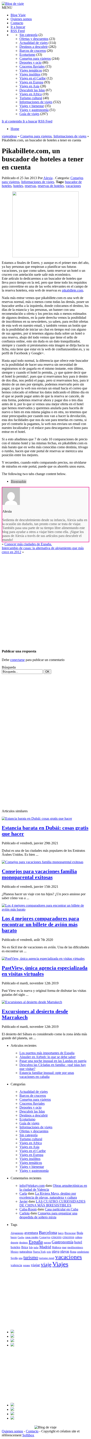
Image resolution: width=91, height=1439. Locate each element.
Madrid (45, 1247)
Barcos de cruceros (32, 50)
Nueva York (39, 1251)
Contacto (17, 23)
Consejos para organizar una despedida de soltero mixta (48, 1215)
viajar (35, 1265)
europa (47, 1242)
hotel (78, 1242)
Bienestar (70, 1233)
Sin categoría (28, 35)
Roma (73, 1251)
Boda (80, 1233)
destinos (23, 1242)
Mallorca (56, 1247)
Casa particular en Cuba (61, 1209)
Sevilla (14, 1258)
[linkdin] (12, 1341)
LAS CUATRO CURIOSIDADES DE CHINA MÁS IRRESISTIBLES (52, 1203)
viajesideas (9, 136)
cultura (78, 1237)
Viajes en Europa (31, 82)
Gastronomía (62, 1242)
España (36, 1241)
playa (55, 1251)
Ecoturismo (27, 54)
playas (64, 1251)
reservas (30, 186)
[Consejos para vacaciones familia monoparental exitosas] (42, 862)
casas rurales (31, 1237)
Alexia (48, 178)
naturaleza (25, 1251)
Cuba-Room (28, 1209)
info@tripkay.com (32, 1185)
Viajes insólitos (29, 74)
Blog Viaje (18, 15)
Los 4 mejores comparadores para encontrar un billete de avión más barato (40, 924)
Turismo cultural (30, 98)
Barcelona (48, 1232)
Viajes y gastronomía (34, 110)
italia (36, 1247)
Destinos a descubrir (33, 47)
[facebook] (12, 1332)
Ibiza (24, 1247)
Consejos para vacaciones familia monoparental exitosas (39, 874)
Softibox (28, 1435)
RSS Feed (18, 31)
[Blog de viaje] (13, 3)
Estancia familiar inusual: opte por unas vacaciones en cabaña (46, 1075)
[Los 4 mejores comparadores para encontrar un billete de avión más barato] (45, 909)
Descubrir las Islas (32, 90)
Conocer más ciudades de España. (28, 544)
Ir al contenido (12, 121)
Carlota (24, 1213)
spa (21, 1258)
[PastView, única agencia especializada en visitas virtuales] (43, 958)
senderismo (83, 1251)
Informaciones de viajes (35, 102)
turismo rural (46, 1258)
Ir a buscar (18, 27)
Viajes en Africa (30, 94)
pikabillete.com (72, 290)
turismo (30, 1257)
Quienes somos (21, 19)
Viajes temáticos (30, 70)
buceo (14, 1237)
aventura (31, 1232)
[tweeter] (12, 1336)
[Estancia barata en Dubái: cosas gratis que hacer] (37, 818)
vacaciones (73, 186)
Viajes (60, 1264)
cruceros (68, 1237)
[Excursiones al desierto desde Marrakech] (32, 1002)
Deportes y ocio (30, 62)
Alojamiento (17, 1233)
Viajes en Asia (29, 86)
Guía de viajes (29, 114)
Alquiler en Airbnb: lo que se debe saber (47, 1057)
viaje (46, 1264)
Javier (23, 1201)
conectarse (17, 660)
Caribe (21, 1237)
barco (61, 1233)
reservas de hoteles (51, 186)
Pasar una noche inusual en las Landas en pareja (52, 1061)
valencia (16, 1265)
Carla (23, 1193)
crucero (56, 1237)
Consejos (44, 1237)
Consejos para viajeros (35, 58)
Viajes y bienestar (31, 106)
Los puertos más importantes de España (46, 1053)
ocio (49, 1251)
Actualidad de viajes (33, 43)
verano (26, 1265)
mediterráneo (75, 1247)
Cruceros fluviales (32, 66)
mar (64, 1247)
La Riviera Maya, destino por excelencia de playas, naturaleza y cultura (48, 1195)
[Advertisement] (45, 599)
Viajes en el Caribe (32, 78)
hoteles (18, 186)
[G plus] (12, 1345)
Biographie (18, 481)
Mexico (15, 1251)
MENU (7, 7)
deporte (14, 1242)
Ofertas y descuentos (33, 39)
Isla (31, 1247)
